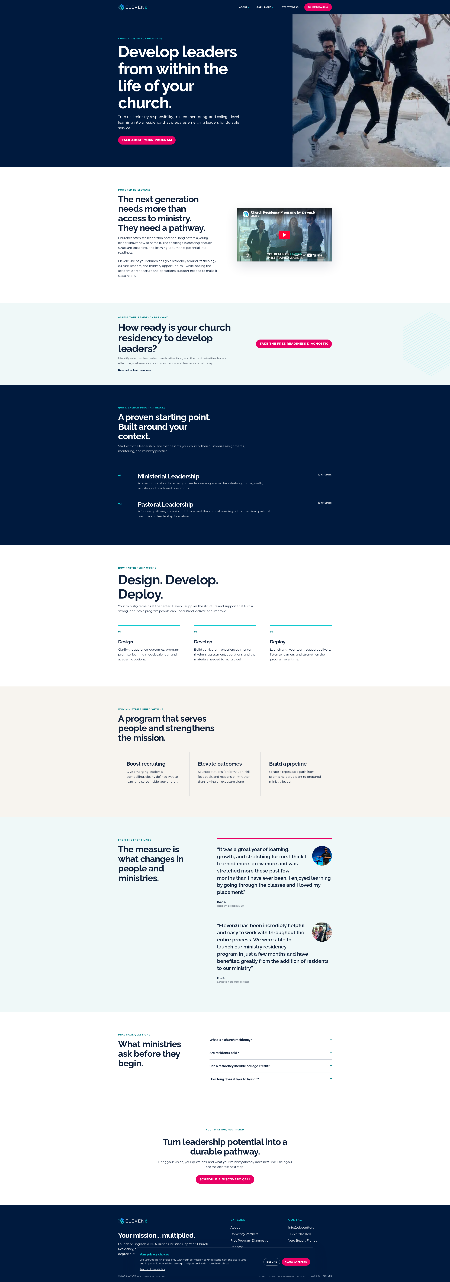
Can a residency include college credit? (271, 1065)
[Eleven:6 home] (133, 7)
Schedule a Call (318, 7)
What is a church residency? (271, 1039)
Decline (271, 1262)
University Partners (244, 1234)
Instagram (314, 1275)
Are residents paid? (271, 1052)
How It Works (289, 7)
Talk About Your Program (147, 140)
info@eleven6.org (301, 1227)
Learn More (263, 7)
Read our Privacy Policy (152, 1269)
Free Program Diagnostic (249, 1240)
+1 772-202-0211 (299, 1234)
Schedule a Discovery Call (225, 1179)
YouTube (327, 1275)
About (243, 7)
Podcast (236, 1247)
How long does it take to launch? (271, 1078)
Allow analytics (296, 1262)
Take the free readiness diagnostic (294, 343)
